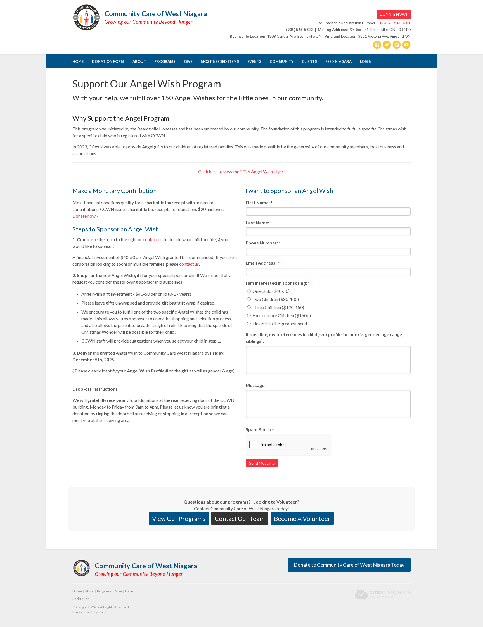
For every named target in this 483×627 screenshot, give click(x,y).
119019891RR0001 (394, 23)
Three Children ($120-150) (278, 307)
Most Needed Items (220, 61)
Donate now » (85, 215)
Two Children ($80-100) (275, 299)
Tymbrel (100, 612)
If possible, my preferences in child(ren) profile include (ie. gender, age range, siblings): (324, 338)
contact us (153, 239)
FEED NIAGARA (338, 61)
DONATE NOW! (393, 14)
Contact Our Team (240, 518)
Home (78, 61)
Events (254, 61)
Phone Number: (263, 242)
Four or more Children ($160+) (281, 315)
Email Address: (262, 262)
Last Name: (259, 222)
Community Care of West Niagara (156, 14)
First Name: (259, 202)
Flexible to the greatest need (279, 323)
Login (365, 61)
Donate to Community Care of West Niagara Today (349, 565)
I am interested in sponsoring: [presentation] (278, 283)
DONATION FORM (108, 61)
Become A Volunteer (302, 518)
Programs (165, 61)
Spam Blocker (260, 429)
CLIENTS (309, 61)
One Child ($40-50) (271, 291)
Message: (256, 385)
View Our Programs (178, 518)
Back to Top (80, 599)
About (139, 61)
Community (281, 61)
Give (188, 61)
